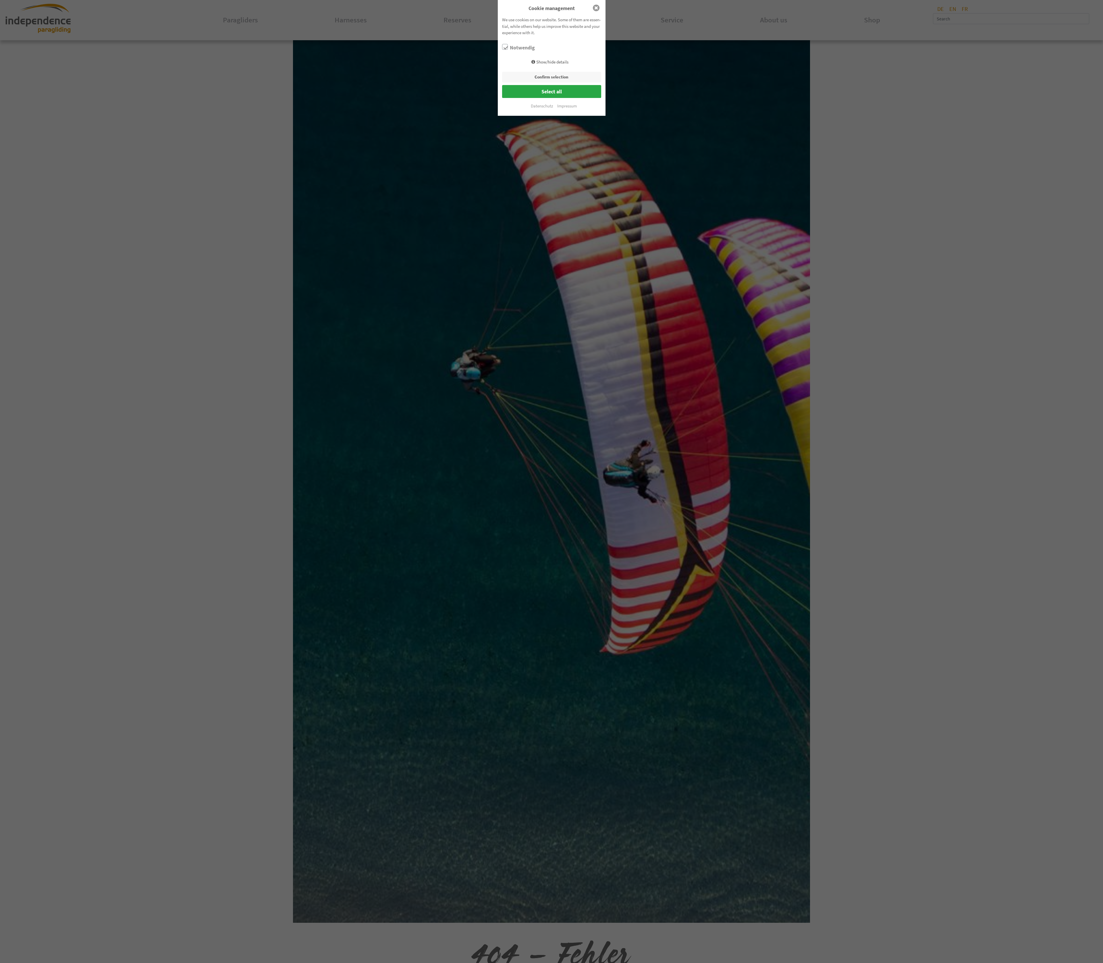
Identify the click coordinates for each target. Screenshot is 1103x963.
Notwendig (522, 47)
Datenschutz (542, 106)
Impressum (567, 106)
